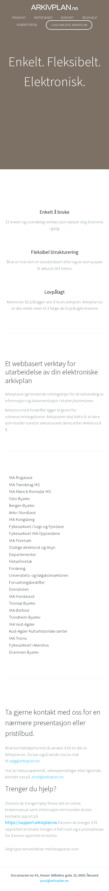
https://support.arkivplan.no (31, 822)
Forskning (17, 568)
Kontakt (67, 17)
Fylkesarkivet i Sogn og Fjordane (36, 526)
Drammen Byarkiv (24, 652)
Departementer (22, 554)
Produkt (19, 17)
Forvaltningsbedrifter (27, 582)
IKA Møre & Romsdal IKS (30, 491)
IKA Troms (18, 638)
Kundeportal (27, 25)
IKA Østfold (19, 610)
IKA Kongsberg (21, 519)
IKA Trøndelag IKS (24, 484)
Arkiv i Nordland (22, 512)
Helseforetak (20, 561)
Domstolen (19, 589)
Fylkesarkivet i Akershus (29, 645)
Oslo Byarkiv (19, 498)
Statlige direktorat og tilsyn (32, 547)
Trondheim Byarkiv (24, 617)
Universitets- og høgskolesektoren (38, 575)
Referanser (43, 17)
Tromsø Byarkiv (22, 603)
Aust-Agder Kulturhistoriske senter (38, 631)
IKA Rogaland (20, 477)
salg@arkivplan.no (24, 761)
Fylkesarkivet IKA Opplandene (34, 533)
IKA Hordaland (21, 596)
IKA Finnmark (20, 540)
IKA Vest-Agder (22, 624)
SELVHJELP (89, 17)
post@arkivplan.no (48, 777)
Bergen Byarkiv (21, 505)
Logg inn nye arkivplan (69, 25)
